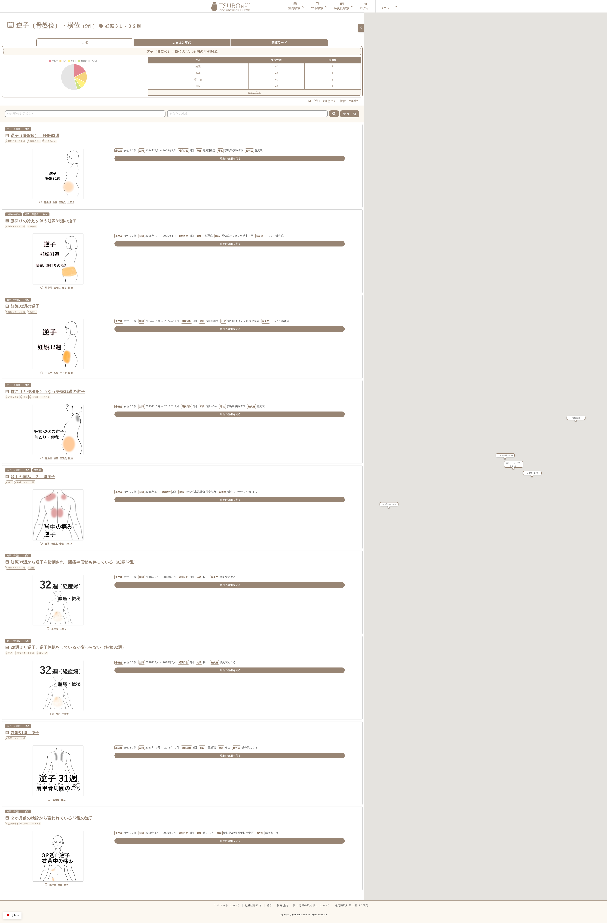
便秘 (32, 567)
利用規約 (282, 905)
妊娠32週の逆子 (25, 306)
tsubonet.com (300, 914)
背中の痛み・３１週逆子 (33, 476)
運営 (269, 905)
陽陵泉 (54, 543)
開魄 (70, 287)
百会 (198, 73)
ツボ (85, 42)
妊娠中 (33, 226)
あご (10, 653)
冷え (26, 397)
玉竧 (47, 543)
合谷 (64, 287)
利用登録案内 (253, 905)
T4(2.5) (69, 543)
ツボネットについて (227, 905)
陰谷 (66, 884)
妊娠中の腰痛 (13, 214)
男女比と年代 (182, 42)
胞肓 (55, 202)
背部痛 (37, 470)
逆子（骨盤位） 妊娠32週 (35, 135)
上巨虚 (70, 202)
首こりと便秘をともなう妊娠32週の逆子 (48, 391)
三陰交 (62, 202)
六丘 (198, 86)
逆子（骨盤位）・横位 (18, 128)
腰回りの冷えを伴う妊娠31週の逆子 (43, 220)
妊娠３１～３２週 (123, 26)
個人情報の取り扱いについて (311, 905)
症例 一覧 (349, 114)
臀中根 (198, 79)
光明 (198, 66)
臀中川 (47, 202)
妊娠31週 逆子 (25, 732)
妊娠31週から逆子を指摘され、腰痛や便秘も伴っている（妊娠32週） (74, 561)
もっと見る (254, 92)
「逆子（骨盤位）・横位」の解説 (334, 101)
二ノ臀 (63, 372)
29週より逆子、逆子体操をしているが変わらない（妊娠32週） (68, 647)
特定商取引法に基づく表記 (352, 905)
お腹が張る (13, 397)
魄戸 (58, 714)
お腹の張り (35, 141)
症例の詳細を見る (230, 158)
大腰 (60, 884)
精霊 (70, 372)
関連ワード (279, 42)
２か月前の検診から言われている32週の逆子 (52, 817)
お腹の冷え (50, 141)
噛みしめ (43, 653)
